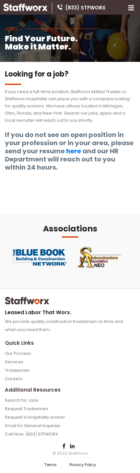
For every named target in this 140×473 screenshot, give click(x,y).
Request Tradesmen (26, 409)
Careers (13, 379)
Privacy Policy (82, 464)
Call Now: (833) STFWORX (31, 434)
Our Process (18, 353)
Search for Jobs (21, 400)
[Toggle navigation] (131, 7)
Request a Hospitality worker (35, 417)
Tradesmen (17, 370)
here (73, 151)
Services (14, 362)
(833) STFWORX (85, 7)
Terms (50, 464)
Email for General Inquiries (32, 426)
